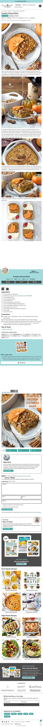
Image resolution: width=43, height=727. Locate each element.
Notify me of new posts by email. (10, 507)
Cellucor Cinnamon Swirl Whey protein (17, 295)
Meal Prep (7, 714)
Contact (12, 721)
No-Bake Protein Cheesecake (31, 612)
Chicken (25, 714)
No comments (32, 17)
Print (36, 282)
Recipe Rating (5, 481)
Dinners (20, 714)
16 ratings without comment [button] (23, 476)
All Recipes (7, 716)
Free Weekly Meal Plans (20, 1)
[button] (32, 271)
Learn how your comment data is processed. (30, 512)
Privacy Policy (17, 721)
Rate (17, 15)
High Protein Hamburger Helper (11, 612)
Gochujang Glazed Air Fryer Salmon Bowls (11, 658)
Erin (5, 17)
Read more (6, 529)
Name (3, 496)
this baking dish (8, 329)
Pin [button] (22, 282)
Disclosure (23, 721)
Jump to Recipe (5, 15)
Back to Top (17, 723)
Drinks (31, 714)
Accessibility (27, 721)
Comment (4, 484)
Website (4, 500)
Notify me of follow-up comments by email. (13, 504)
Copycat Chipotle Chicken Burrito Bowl (31, 658)
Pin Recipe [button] (11, 15)
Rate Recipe (22, 362)
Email (24, 496)
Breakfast (14, 714)
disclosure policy (24, 20)
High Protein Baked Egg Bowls (11, 590)
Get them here (27, 677)
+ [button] (7, 289)
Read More (7, 470)
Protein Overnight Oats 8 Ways (32, 590)
